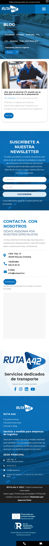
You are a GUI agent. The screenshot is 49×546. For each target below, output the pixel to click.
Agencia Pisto (24, 500)
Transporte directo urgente (17, 47)
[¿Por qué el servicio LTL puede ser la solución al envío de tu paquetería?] (24, 75)
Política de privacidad (24, 494)
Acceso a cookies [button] (21, 497)
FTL (38, 35)
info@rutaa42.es (16, 273)
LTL (6, 41)
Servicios (14, 41)
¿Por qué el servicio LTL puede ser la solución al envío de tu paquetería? (22, 93)
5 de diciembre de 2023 (28, 98)
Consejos (20, 35)
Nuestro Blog (11, 426)
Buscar (15, 52)
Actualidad (9, 35)
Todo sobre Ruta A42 (28, 41)
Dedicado (30, 35)
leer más (8, 116)
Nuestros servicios (13, 423)
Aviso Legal (8, 494)
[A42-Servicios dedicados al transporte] (10, 9)
